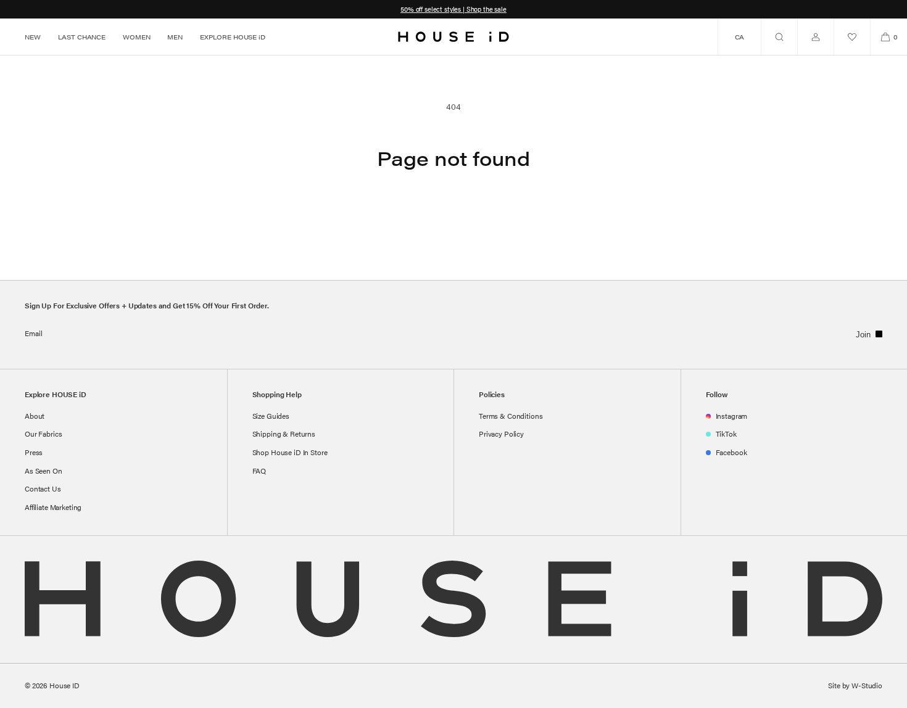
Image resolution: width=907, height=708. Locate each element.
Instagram (732, 415)
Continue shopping (453, 219)
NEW (33, 37)
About (34, 415)
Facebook (731, 452)
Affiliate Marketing (53, 506)
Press (34, 452)
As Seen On (43, 470)
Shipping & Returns (283, 433)
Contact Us (43, 488)
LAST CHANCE (82, 37)
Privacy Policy (501, 433)
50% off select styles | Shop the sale (453, 9)
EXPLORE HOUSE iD (232, 37)
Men (175, 37)
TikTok (726, 433)
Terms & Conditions (510, 415)
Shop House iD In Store (290, 452)
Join (863, 334)
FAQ (259, 470)
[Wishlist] (852, 37)
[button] (779, 37)
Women (136, 37)
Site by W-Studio (855, 685)
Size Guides (270, 415)
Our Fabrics (43, 433)
